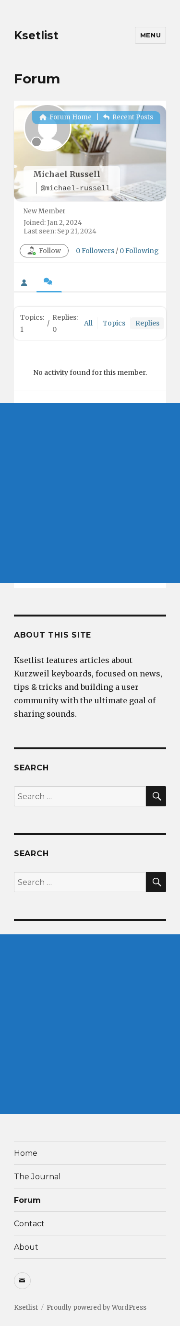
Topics (114, 323)
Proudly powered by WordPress (96, 1307)
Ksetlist (36, 35)
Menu (150, 35)
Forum (27, 1200)
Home (25, 1153)
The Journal (37, 1176)
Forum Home (70, 117)
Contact (29, 1223)
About (26, 1247)
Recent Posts (132, 117)
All (88, 323)
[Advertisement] (90, 493)
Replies (147, 323)
